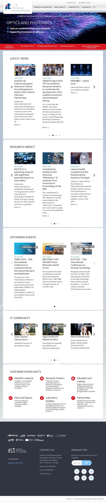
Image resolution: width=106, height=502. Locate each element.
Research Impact (22, 147)
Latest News (19, 58)
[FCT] (17, 451)
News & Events (60, 7)
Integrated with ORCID (15, 463)
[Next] (94, 87)
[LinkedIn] (76, 471)
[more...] (24, 101)
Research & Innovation (42, 7)
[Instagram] (91, 471)
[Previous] (12, 87)
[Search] (94, 4)
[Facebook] (84, 471)
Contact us (71, 3)
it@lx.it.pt (47, 474)
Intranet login (84, 3)
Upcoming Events (23, 237)
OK (86, 463)
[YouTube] (76, 478)
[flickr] (91, 478)
